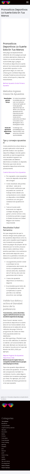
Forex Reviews (5, 440)
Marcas (4, 451)
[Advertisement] (15, 31)
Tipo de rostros (6, 461)
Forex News (5, 438)
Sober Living (5, 455)
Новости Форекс (6, 465)
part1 (3, 453)
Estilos (3, 434)
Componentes (6, 425)
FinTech (4, 436)
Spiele (3, 457)
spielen (3, 459)
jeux (3, 448)
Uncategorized (6, 463)
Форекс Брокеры (6, 467)
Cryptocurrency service (8, 427)
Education (4, 432)
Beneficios (4, 423)
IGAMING (4, 446)
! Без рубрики (5, 421)
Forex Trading (5, 442)
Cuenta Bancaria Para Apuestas (14, 172)
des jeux (4, 430)
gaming (4, 444)
